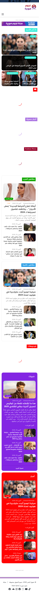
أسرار (33, 36)
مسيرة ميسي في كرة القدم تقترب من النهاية (13, 335)
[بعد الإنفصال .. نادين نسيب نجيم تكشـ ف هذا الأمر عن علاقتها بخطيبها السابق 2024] (30, 446)
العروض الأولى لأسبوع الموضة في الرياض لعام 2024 (21, 67)
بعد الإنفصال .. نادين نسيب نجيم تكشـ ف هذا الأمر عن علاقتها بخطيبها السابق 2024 (13, 448)
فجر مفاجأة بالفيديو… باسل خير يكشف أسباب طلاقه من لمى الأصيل (13, 557)
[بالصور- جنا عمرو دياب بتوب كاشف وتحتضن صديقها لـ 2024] (30, 227)
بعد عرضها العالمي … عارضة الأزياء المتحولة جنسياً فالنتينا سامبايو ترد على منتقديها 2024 (13, 312)
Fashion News (30, 57)
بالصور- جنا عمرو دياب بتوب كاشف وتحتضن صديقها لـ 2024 (13, 228)
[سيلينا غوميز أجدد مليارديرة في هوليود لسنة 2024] (19, 44)
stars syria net (20, 20)
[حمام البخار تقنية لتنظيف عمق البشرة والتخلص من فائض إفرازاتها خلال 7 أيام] (30, 546)
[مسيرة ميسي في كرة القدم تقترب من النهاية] (30, 335)
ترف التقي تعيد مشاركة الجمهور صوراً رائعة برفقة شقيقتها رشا (14, 536)
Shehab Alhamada (28, 203)
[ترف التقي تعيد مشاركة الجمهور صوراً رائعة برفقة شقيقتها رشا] (30, 535)
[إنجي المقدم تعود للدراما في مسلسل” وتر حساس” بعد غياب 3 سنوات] (30, 252)
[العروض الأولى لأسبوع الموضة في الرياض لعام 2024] (19, 62)
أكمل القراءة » (29, 425)
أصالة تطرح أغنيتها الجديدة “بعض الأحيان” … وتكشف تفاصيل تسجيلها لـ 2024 (20, 209)
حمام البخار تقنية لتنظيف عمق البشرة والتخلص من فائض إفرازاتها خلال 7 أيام (13, 547)
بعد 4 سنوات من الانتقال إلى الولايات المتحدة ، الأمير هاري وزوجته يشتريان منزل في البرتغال (13, 325)
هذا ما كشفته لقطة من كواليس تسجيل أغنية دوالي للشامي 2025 (20, 405)
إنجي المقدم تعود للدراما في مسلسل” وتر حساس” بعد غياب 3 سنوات (13, 254)
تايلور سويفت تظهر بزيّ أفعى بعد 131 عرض (29, 84)
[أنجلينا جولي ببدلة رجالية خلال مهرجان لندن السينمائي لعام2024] (11, 78)
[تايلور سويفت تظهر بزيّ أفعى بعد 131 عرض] (28, 78)
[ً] (31, 7)
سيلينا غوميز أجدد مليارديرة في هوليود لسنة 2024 (19, 51)
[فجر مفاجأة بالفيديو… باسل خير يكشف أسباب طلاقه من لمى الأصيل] (30, 556)
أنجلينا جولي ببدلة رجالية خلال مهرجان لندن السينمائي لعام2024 (11, 85)
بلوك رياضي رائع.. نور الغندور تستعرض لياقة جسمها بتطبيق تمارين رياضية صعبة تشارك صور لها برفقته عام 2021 (12, 241)
